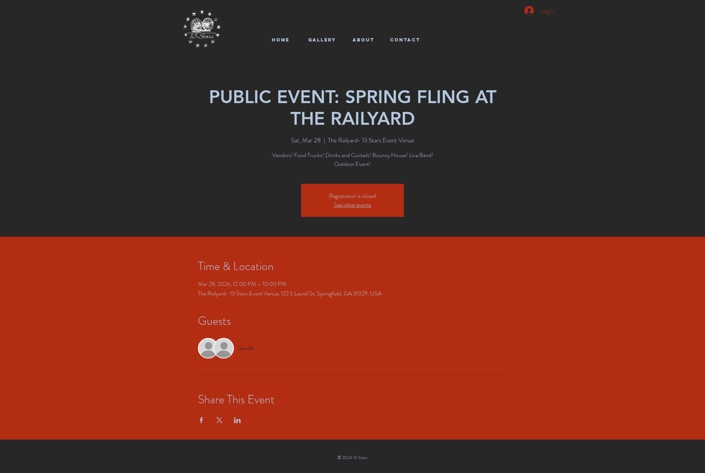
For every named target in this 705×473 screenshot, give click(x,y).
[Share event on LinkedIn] (237, 420)
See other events (352, 204)
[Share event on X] (219, 420)
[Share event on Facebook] (201, 420)
